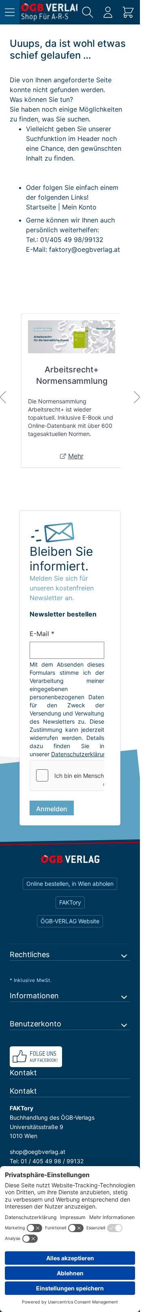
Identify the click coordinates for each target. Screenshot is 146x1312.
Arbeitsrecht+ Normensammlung (71, 375)
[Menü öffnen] (9, 12)
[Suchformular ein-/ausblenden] (87, 12)
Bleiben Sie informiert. (61, 558)
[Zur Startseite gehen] (49, 12)
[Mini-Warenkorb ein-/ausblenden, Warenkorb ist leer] (128, 12)
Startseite (41, 207)
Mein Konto (79, 207)
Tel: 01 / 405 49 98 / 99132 (47, 1161)
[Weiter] (137, 397)
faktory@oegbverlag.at (84, 249)
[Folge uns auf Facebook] (70, 1056)
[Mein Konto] (107, 12)
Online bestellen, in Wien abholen (70, 883)
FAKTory (70, 902)
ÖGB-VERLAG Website (70, 921)
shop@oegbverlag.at (37, 1151)
